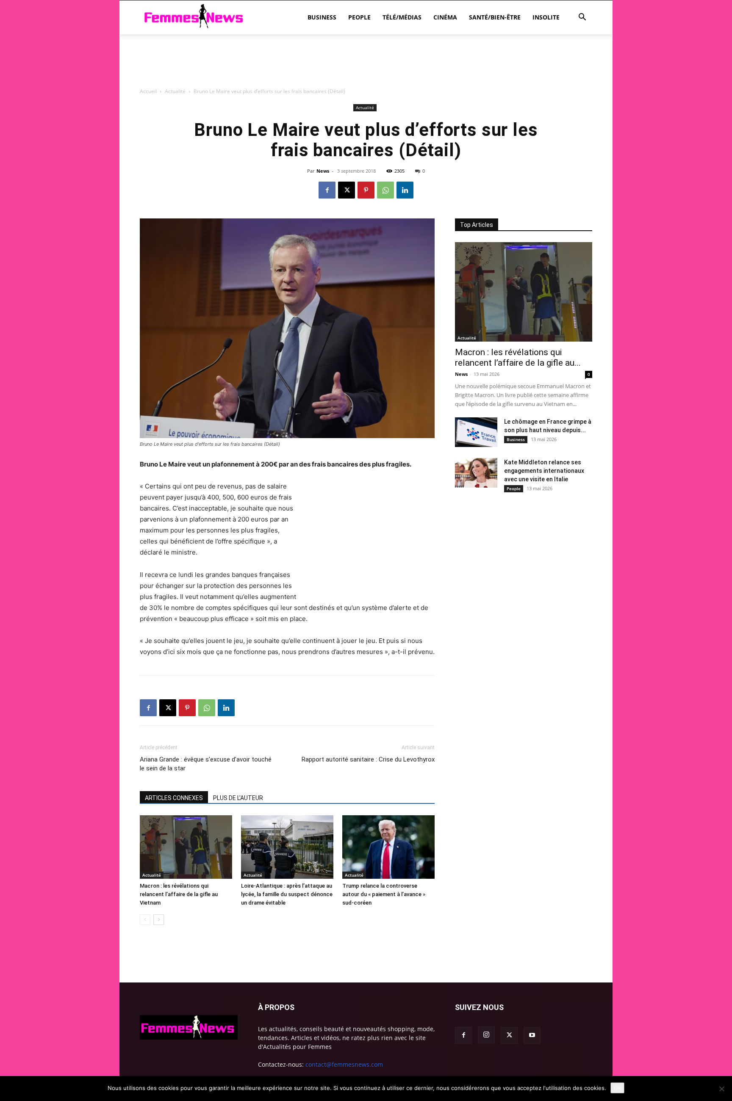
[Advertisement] (366, 108)
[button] (582, 18)
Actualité (151, 875)
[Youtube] (532, 1035)
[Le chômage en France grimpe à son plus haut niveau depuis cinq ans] (476, 432)
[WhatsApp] (385, 190)
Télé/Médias (402, 17)
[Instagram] (486, 1034)
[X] (346, 190)
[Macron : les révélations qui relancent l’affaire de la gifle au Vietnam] (186, 847)
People (359, 17)
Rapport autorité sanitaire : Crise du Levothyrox (368, 759)
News (322, 171)
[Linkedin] (404, 190)
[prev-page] (145, 919)
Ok (617, 1087)
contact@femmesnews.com (344, 1064)
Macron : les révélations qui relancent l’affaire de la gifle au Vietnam (179, 894)
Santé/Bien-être (495, 17)
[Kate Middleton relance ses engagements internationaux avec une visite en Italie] (476, 473)
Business (322, 17)
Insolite (546, 17)
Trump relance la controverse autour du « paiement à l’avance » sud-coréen (383, 894)
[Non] (721, 1088)
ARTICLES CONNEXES (174, 798)
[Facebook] (327, 190)
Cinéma (445, 17)
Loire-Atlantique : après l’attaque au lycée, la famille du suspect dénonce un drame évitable (287, 894)
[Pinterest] (366, 190)
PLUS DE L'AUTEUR (238, 798)
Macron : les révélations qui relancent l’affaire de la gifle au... (518, 357)
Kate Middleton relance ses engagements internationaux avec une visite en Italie (544, 471)
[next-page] (158, 919)
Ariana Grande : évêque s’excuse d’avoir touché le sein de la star (206, 764)
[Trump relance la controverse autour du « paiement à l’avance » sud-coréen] (388, 847)
